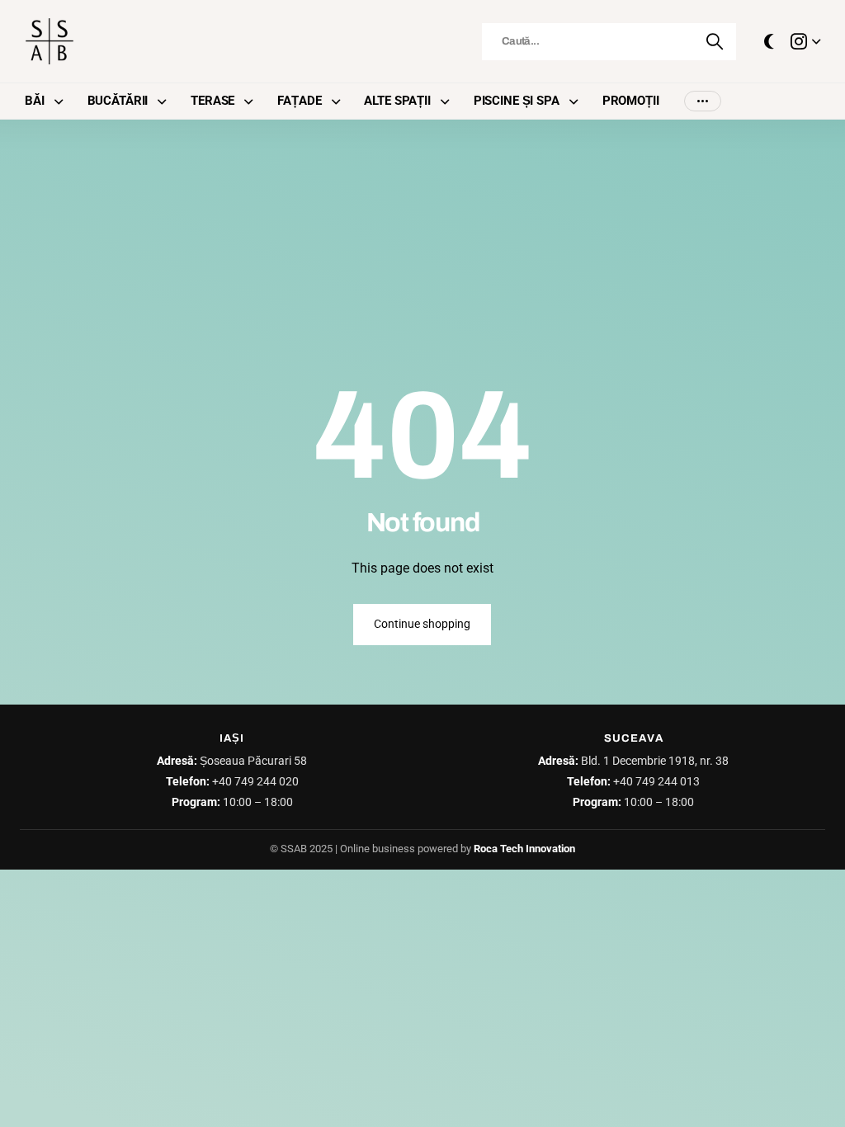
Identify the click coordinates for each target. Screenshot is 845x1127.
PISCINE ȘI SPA (516, 100)
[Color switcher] (769, 41)
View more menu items (702, 101)
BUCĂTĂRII (118, 100)
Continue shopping (422, 623)
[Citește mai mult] (805, 41)
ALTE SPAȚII (397, 100)
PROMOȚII (630, 100)
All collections (62, 101)
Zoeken (715, 41)
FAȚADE (299, 100)
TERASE (212, 100)
